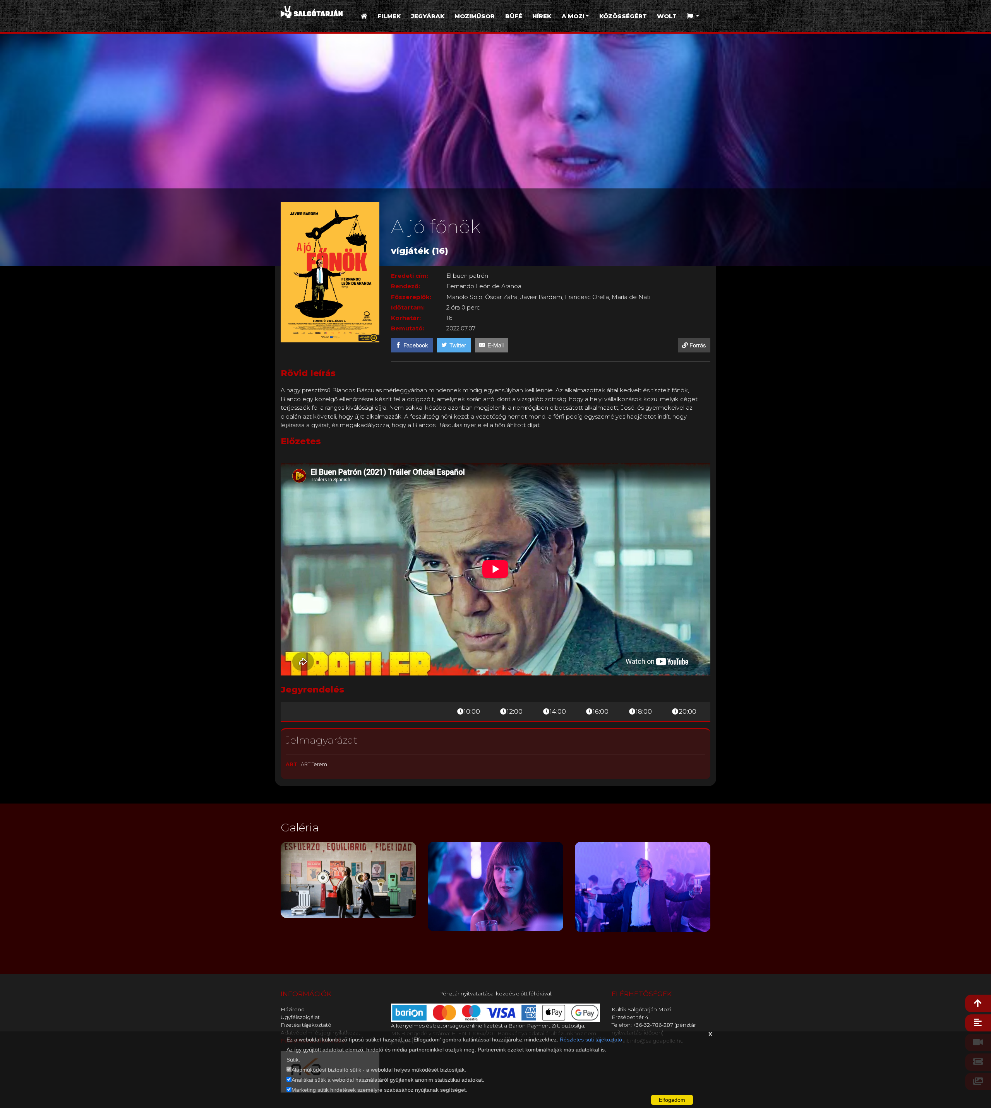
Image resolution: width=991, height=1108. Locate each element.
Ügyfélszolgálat (300, 1017)
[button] (693, 16)
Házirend (293, 1009)
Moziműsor (474, 16)
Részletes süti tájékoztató (591, 1039)
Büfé (513, 16)
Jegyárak (427, 16)
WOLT (667, 16)
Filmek (389, 16)
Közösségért (623, 16)
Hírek (541, 16)
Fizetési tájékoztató (306, 1025)
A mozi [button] (573, 16)
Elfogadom (672, 1100)
